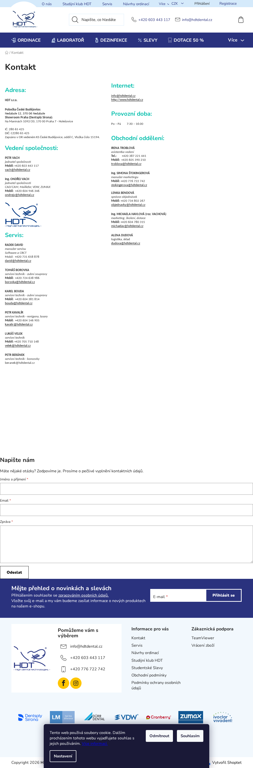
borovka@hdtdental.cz (20, 282)
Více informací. (95, 743)
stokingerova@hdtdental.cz (129, 185)
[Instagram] (76, 683)
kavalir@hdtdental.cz (19, 324)
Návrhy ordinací (136, 3)
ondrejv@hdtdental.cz (19, 195)
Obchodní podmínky (149, 675)
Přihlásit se (223, 595)
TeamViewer (202, 638)
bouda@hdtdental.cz (18, 303)
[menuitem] (26, 40)
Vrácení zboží (202, 645)
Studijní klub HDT (77, 3)
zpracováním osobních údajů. (83, 595)
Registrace (228, 3)
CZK (175, 3)
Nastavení (63, 756)
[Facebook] (63, 683)
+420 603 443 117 (154, 20)
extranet (199, 653)
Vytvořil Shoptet (227, 762)
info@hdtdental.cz (197, 20)
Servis (107, 3)
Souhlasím (190, 736)
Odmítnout (159, 736)
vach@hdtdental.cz (17, 169)
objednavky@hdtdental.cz (128, 204)
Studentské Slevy (147, 668)
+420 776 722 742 (87, 669)
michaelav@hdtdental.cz (127, 226)
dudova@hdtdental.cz (125, 243)
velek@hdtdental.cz (18, 345)
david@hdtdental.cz (18, 260)
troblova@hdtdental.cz (126, 163)
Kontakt (138, 638)
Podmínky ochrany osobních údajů (156, 685)
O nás (47, 3)
